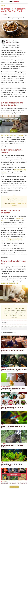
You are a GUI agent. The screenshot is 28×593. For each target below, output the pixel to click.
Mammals (3, 443)
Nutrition (3, 5)
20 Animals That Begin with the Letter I (14, 483)
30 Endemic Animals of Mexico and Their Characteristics (12, 408)
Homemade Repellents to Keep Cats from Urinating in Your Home (13, 389)
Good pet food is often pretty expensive (12, 135)
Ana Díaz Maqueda (14, 42)
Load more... (14, 487)
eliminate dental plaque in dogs (9, 283)
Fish (2, 462)
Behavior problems (5, 386)
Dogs (2, 348)
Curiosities (4, 367)
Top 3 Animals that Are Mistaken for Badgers (13, 446)
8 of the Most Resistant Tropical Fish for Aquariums (13, 427)
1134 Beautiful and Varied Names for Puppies (13, 351)
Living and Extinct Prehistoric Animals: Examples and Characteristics (14, 370)
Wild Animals (4, 405)
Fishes (2, 424)
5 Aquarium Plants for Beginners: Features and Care (12, 465)
